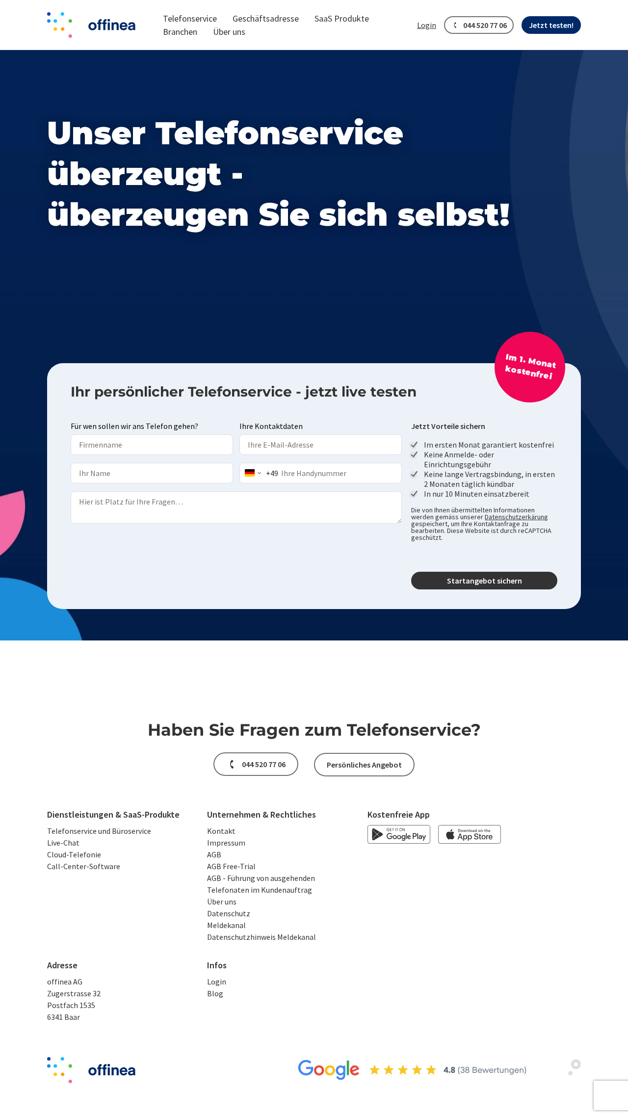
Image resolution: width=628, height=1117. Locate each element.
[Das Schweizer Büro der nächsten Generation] (91, 25)
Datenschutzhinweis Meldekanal (261, 937)
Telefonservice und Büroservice (99, 831)
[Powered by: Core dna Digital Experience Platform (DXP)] (571, 1073)
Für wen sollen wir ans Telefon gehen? (134, 426)
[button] (190, 18)
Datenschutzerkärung (516, 516)
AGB (214, 854)
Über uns (221, 901)
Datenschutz (228, 913)
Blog (215, 993)
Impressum (226, 843)
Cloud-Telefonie (74, 854)
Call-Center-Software (83, 866)
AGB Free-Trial (231, 866)
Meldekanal (226, 925)
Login (216, 981)
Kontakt (221, 831)
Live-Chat (63, 843)
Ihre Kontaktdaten (271, 426)
